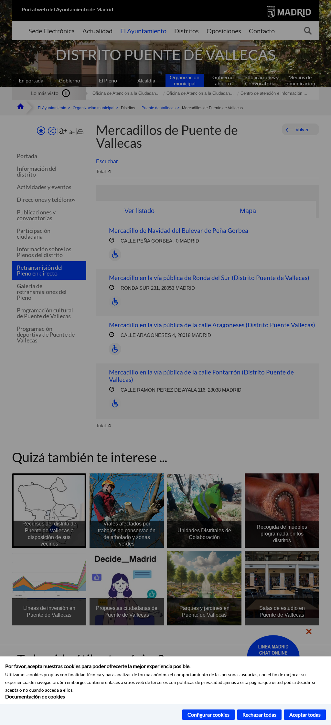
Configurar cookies (208, 714)
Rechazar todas (259, 714)
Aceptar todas (305, 714)
